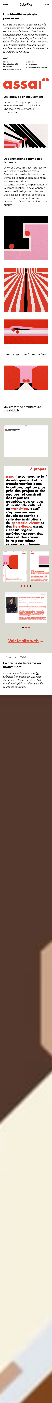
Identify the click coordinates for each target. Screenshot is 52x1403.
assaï (5, 24)
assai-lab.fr (11, 410)
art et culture (31, 64)
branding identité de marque (10, 65)
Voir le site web (23, 640)
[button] (21, 586)
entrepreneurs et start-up (37, 67)
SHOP (46, 4)
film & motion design (12, 70)
